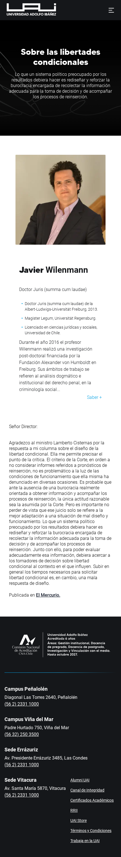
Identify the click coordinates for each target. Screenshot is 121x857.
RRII (74, 810)
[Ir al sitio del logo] (59, 10)
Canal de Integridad (87, 790)
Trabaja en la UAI (85, 840)
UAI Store (78, 820)
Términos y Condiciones (90, 830)
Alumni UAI (79, 780)
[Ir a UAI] (23, 10)
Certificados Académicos (92, 800)
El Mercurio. (48, 595)
